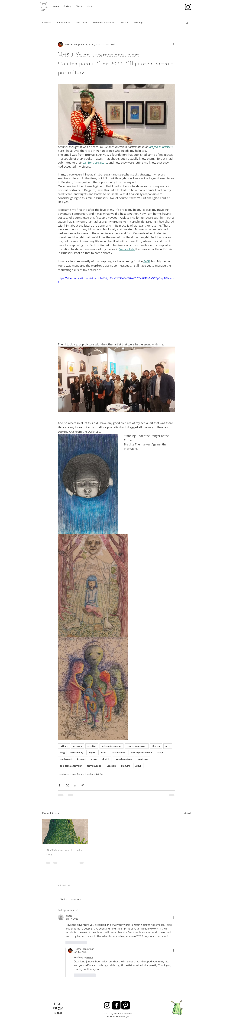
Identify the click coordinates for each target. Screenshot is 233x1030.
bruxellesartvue (123, 759)
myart (91, 752)
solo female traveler (103, 22)
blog (62, 752)
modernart (66, 759)
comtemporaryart (136, 746)
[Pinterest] (125, 936)
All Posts (46, 22)
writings (138, 22)
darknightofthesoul (141, 752)
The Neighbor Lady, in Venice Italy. (64, 852)
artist (103, 752)
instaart (81, 759)
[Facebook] (116, 936)
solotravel (142, 759)
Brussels (111, 765)
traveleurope (94, 765)
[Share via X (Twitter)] (67, 785)
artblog (64, 746)
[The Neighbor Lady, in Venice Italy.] (65, 831)
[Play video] (116, 309)
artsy (160, 752)
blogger (156, 746)
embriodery (63, 22)
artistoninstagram (111, 746)
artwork (77, 746)
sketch (105, 759)
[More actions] (173, 44)
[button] (186, 22)
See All (187, 812)
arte (167, 746)
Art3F (138, 765)
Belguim (125, 765)
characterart (118, 752)
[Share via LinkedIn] (74, 785)
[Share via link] (82, 785)
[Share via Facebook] (59, 785)
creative (91, 746)
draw (94, 759)
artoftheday (76, 752)
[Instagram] (188, 7)
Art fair (124, 22)
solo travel (81, 22)
